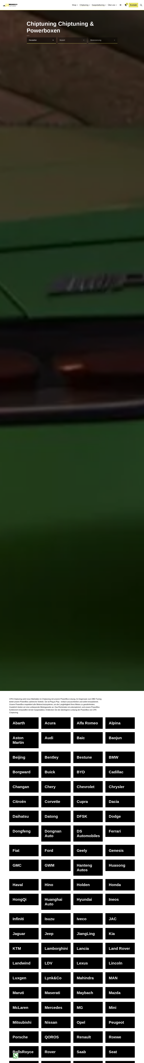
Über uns (111, 5)
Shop (74, 5)
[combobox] (41, 40)
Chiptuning (84, 5)
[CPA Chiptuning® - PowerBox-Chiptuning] (10, 5)
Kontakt (133, 5)
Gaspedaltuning (98, 5)
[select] (53, 40)
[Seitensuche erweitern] (141, 5)
